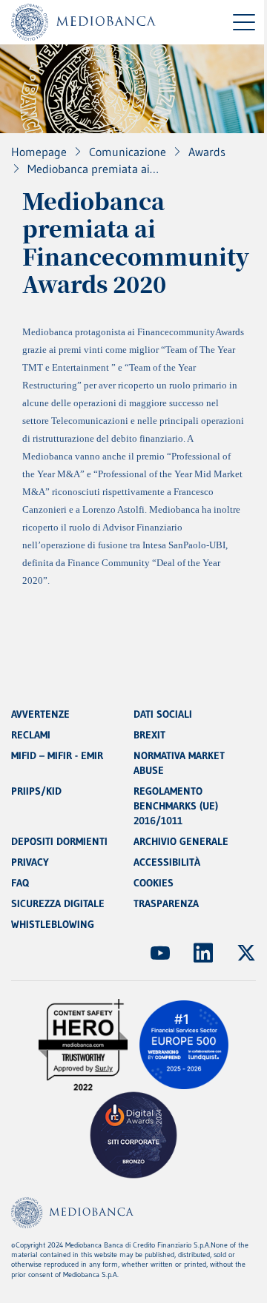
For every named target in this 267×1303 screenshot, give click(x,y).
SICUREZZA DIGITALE (58, 903)
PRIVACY (30, 862)
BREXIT (149, 734)
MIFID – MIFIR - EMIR (57, 755)
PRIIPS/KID (36, 791)
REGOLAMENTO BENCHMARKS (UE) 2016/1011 (176, 805)
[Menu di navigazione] (244, 22)
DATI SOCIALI (163, 714)
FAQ (20, 882)
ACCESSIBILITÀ (167, 862)
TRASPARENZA (166, 903)
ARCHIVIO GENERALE (181, 841)
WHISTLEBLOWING (52, 924)
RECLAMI (30, 734)
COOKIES (154, 882)
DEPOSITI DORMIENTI (59, 841)
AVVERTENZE (40, 714)
